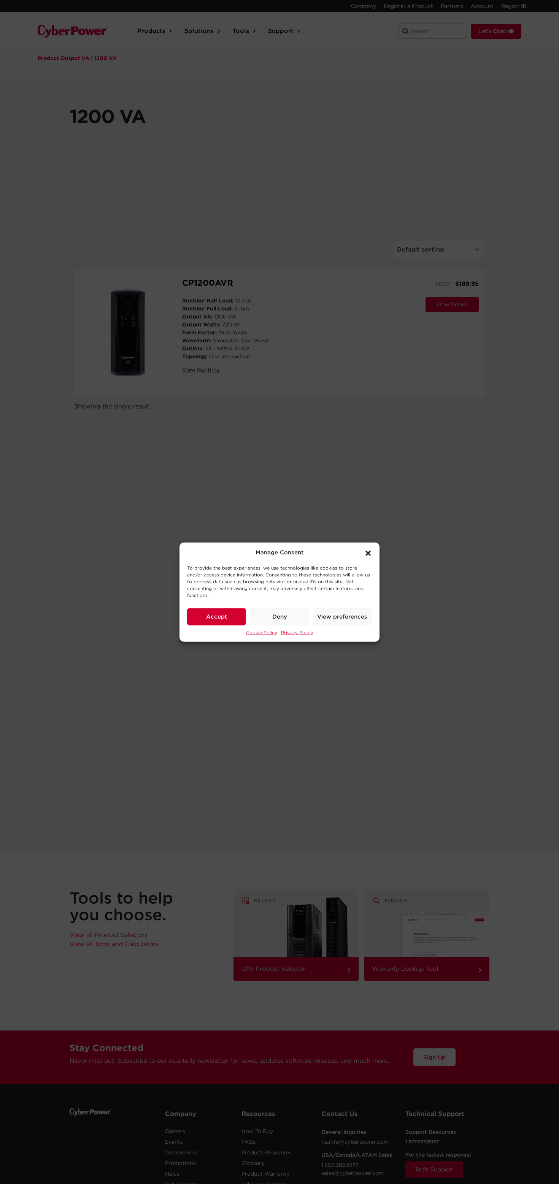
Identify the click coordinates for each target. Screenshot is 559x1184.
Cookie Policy (261, 632)
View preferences (342, 616)
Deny (279, 616)
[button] (368, 552)
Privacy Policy (297, 632)
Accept (216, 616)
